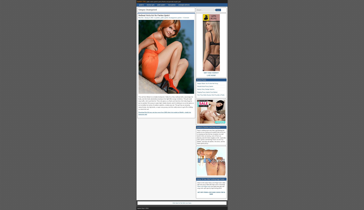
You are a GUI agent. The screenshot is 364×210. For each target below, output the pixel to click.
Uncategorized (173, 17)
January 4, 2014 (148, 17)
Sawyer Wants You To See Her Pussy (207, 83)
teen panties (172, 5)
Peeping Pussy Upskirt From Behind (207, 92)
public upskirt (161, 5)
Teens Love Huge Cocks (204, 186)
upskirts (141, 5)
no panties (157, 17)
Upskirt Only (141, 1)
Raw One (141, 17)
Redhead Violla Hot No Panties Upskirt (154, 15)
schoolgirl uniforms (184, 5)
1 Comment (186, 17)
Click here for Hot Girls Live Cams (182, 203)
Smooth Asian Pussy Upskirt (205, 86)
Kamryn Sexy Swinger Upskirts (205, 89)
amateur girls (150, 5)
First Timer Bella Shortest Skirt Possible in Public (211, 95)
